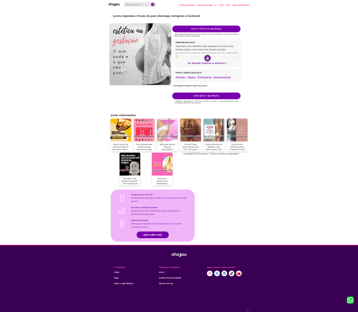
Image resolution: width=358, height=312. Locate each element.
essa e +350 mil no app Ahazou (206, 28)
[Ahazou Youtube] (239, 273)
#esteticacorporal (222, 77)
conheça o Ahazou (187, 5)
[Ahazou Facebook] (217, 273)
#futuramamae (204, 77)
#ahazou (191, 77)
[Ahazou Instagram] (210, 273)
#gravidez (181, 77)
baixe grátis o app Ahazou (206, 95)
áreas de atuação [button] (205, 5)
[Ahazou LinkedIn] (224, 273)
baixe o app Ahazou (240, 5)
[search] (152, 4)
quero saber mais (152, 234)
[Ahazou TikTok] (231, 273)
